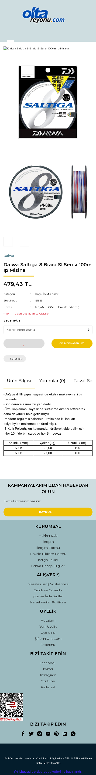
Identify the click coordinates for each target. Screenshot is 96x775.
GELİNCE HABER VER (72, 343)
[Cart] (87, 34)
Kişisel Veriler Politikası (48, 602)
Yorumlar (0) (52, 380)
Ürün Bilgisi (19, 380)
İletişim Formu (48, 548)
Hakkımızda (48, 535)
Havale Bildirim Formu (48, 554)
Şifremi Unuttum (48, 639)
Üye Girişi (48, 632)
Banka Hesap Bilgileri (48, 566)
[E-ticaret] (47, 772)
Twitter (48, 669)
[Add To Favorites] (24, 343)
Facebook (48, 663)
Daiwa (8, 256)
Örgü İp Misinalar (46, 294)
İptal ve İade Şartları (48, 596)
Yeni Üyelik (48, 626)
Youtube (48, 681)
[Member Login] (48, 34)
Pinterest (48, 687)
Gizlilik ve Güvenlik (48, 590)
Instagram (48, 675)
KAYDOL (45, 512)
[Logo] (48, 15)
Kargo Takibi (48, 560)
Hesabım (48, 620)
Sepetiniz (48, 645)
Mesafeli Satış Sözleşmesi (48, 584)
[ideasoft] (23, 771)
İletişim (48, 542)
